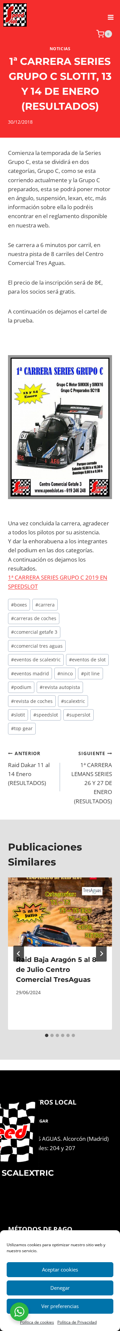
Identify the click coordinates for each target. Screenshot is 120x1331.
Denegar (60, 1287)
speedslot (45, 715)
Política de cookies (37, 1322)
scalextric (73, 701)
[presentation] (60, 912)
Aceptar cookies (60, 1269)
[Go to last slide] (18, 954)
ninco (65, 673)
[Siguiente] (101, 954)
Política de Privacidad (77, 1322)
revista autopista (60, 687)
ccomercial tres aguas (37, 646)
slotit (18, 715)
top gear (22, 728)
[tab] (46, 1035)
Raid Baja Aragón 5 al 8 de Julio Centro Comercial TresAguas (56, 970)
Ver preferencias (60, 1306)
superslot (78, 715)
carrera (45, 604)
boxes (19, 604)
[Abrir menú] (110, 15)
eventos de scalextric (36, 659)
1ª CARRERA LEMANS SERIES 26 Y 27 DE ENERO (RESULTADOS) (91, 777)
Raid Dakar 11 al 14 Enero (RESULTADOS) (29, 768)
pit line (90, 673)
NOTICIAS (60, 48)
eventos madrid (30, 673)
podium (21, 687)
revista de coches (32, 701)
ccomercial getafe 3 (34, 632)
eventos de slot (87, 659)
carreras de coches (33, 618)
